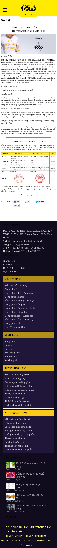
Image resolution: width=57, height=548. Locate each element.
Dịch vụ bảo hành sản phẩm (19, 405)
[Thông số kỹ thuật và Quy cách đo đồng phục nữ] (10, 485)
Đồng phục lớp (12, 289)
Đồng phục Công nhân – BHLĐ (20, 308)
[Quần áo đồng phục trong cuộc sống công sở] (10, 507)
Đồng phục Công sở (15, 304)
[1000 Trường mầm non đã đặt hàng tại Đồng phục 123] (10, 464)
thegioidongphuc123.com (15, 540)
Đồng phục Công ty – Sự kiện (19, 300)
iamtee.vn (26, 545)
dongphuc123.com (35, 536)
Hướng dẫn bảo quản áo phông (20, 390)
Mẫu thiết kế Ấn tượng (16, 285)
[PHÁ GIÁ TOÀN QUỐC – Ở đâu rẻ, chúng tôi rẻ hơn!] (10, 496)
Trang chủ (10, 341)
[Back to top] (50, 538)
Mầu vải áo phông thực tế (17, 374)
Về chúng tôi (11, 360)
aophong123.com (41, 540)
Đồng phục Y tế (12, 323)
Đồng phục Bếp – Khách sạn (19, 315)
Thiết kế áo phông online (17, 401)
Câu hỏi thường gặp (14, 397)
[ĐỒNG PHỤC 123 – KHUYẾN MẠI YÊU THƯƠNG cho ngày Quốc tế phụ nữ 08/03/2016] (10, 475)
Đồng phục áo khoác (15, 296)
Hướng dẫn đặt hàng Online (18, 386)
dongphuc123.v (14, 536)
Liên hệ (8, 349)
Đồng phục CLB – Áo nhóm (19, 293)
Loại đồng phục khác (15, 327)
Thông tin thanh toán (15, 393)
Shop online (11, 356)
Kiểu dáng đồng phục (15, 378)
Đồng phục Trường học (16, 312)
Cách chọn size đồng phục (18, 382)
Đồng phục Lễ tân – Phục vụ (19, 319)
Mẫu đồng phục (12, 352)
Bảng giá (9, 345)
